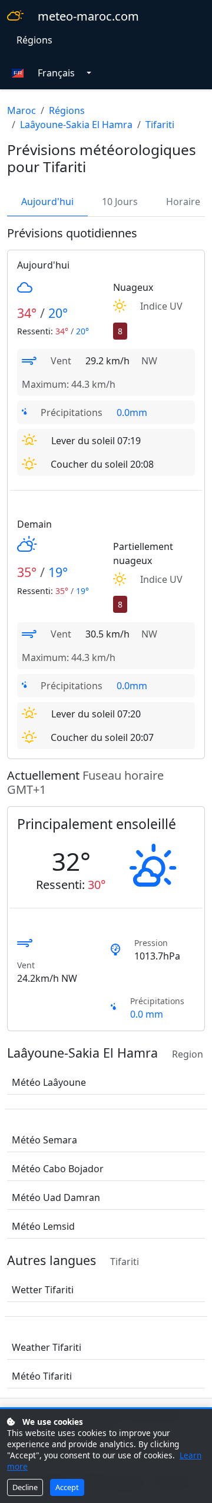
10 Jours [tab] (120, 201)
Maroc (21, 110)
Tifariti (159, 124)
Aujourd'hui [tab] (47, 201)
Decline (25, 1487)
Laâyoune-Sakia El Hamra (76, 124)
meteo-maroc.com (88, 16)
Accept (67, 1487)
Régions (34, 39)
